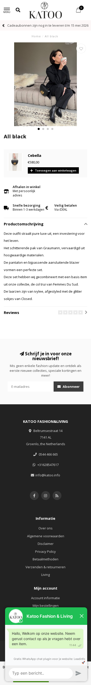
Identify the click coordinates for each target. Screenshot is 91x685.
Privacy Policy (45, 551)
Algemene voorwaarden (45, 536)
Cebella (34, 155)
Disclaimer (46, 543)
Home (36, 36)
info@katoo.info (47, 475)
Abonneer (71, 386)
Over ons (45, 528)
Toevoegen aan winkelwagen (55, 170)
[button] (39, 129)
